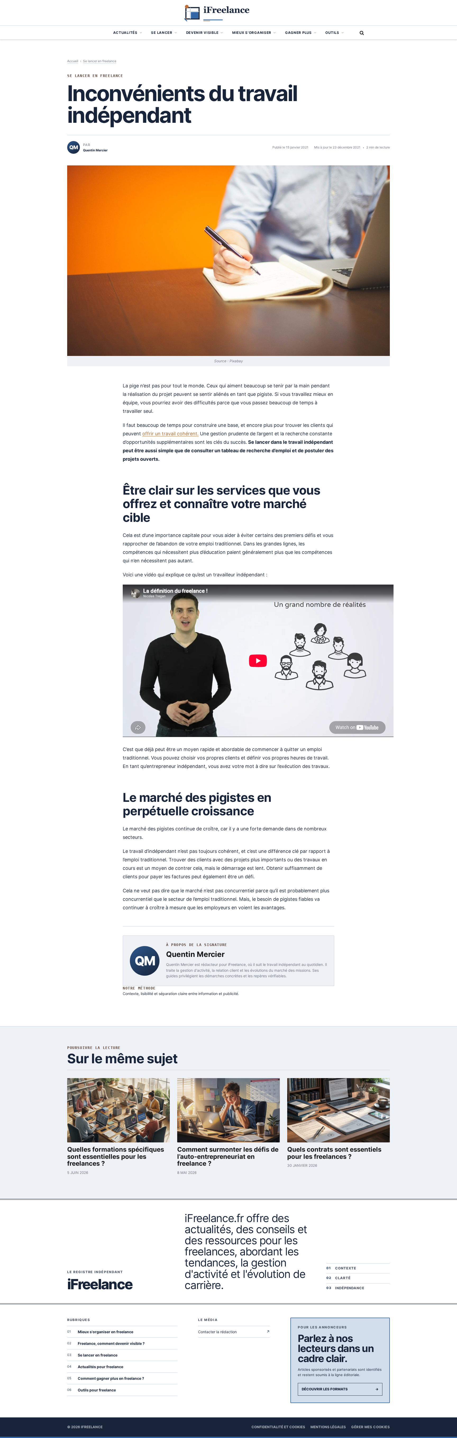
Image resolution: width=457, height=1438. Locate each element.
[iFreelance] (228, 12)
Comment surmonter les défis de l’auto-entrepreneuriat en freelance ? (227, 1157)
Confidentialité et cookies (278, 1427)
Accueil (72, 61)
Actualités (125, 32)
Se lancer (161, 32)
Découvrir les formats (340, 1389)
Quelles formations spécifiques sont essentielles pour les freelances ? (115, 1157)
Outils (332, 32)
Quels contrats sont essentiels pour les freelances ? (334, 1153)
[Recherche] (361, 33)
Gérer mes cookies (370, 1427)
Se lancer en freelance (99, 61)
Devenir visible (202, 32)
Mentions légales (328, 1427)
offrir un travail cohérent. (170, 433)
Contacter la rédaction (234, 1332)
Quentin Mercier (195, 954)
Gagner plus (298, 32)
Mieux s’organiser (251, 32)
